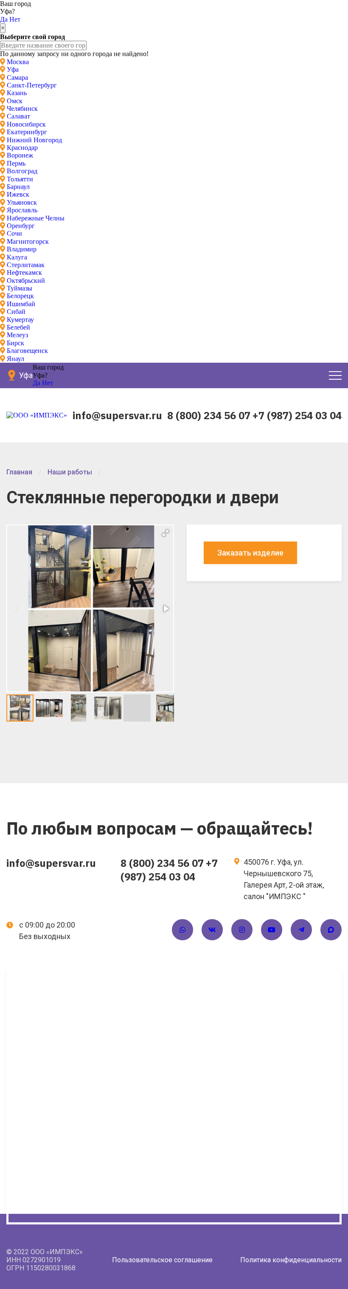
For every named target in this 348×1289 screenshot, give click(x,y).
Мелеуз (17, 334)
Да (4, 19)
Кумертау (20, 319)
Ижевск (18, 194)
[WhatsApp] (182, 929)
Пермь (16, 163)
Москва (18, 61)
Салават (18, 116)
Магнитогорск (28, 241)
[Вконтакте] (212, 929)
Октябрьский (26, 280)
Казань (17, 92)
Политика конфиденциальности (291, 1260)
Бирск (15, 343)
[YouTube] (271, 929)
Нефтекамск (24, 272)
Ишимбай (21, 303)
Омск (14, 100)
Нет (14, 19)
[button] (165, 533)
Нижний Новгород (34, 140)
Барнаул (18, 186)
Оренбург (21, 225)
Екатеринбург (27, 131)
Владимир (21, 249)
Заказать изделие (250, 552)
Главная (19, 472)
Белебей (18, 327)
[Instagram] (242, 929)
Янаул (15, 358)
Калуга (17, 257)
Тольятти (20, 179)
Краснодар (22, 147)
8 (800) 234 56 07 (208, 415)
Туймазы (19, 288)
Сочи (14, 233)
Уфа (13, 69)
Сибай (16, 311)
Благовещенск (27, 350)
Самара (17, 77)
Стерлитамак (26, 264)
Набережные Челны (36, 218)
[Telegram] (301, 929)
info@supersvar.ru (117, 415)
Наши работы (70, 472)
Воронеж (20, 155)
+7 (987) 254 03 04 (297, 415)
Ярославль (22, 210)
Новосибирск (26, 124)
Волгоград (22, 171)
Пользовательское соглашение (162, 1260)
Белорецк (20, 295)
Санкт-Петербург (32, 85)
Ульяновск (22, 202)
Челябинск (22, 108)
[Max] (331, 929)
